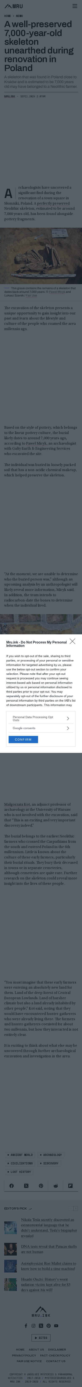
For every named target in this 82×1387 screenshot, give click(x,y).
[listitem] (41, 718)
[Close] (74, 643)
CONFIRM (23, 739)
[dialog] (41, 693)
